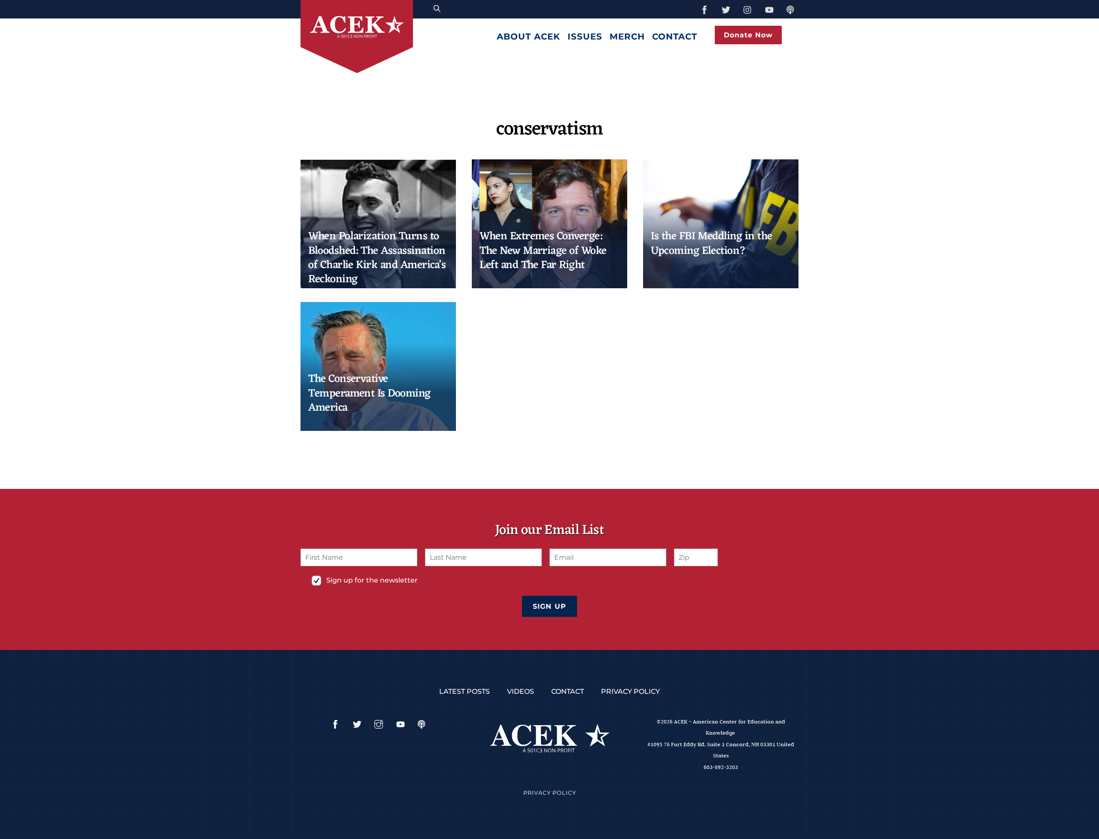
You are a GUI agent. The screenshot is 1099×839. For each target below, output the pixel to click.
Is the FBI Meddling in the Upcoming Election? (711, 243)
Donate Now (748, 35)
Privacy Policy (630, 691)
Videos (520, 691)
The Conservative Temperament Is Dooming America (369, 393)
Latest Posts (464, 691)
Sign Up (549, 606)
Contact (674, 36)
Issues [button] (585, 36)
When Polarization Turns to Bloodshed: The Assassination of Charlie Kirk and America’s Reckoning (377, 258)
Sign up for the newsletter (372, 580)
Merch (627, 36)
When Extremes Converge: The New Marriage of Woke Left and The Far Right (543, 251)
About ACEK (528, 36)
